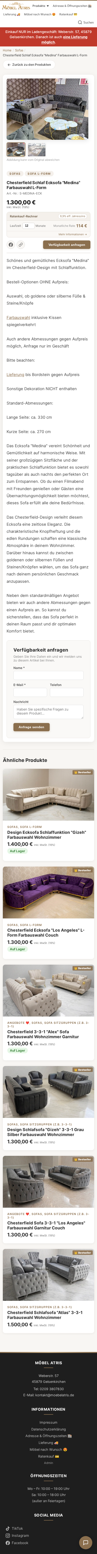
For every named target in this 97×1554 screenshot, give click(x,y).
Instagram (20, 1535)
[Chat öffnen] (85, 1542)
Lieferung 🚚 (11, 14)
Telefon (55, 685)
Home (7, 50)
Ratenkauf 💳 (68, 14)
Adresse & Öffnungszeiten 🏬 (72, 6)
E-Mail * (19, 685)
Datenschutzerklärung (48, 1429)
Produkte (40, 6)
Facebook (20, 1543)
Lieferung (15, 374)
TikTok (17, 1528)
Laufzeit (15, 225)
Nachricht (20, 702)
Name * (19, 668)
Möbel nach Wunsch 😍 (40, 14)
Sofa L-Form (39, 173)
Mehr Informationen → (73, 234)
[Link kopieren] (20, 244)
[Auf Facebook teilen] (11, 244)
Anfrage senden (31, 727)
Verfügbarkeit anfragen (66, 245)
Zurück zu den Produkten (31, 64)
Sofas (19, 50)
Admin (48, 1463)
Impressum (48, 1422)
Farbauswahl (18, 317)
